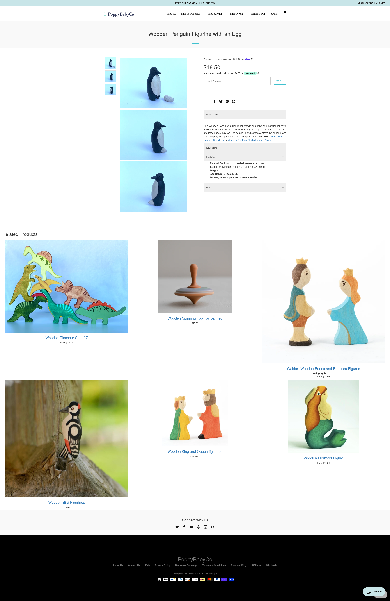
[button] (319, 373)
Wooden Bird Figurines (66, 502)
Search (274, 14)
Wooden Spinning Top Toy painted (195, 318)
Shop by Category (190, 14)
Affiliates (256, 565)
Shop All (171, 14)
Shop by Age (236, 14)
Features (210, 156)
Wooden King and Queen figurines (194, 451)
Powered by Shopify (209, 573)
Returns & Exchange (186, 565)
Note (208, 187)
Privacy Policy (162, 565)
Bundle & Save (258, 14)
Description (212, 114)
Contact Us (134, 565)
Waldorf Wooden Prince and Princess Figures (323, 368)
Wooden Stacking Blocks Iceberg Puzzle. (250, 140)
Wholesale (271, 565)
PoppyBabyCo (195, 559)
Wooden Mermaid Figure (323, 457)
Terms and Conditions (214, 565)
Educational (212, 147)
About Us (118, 565)
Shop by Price (215, 14)
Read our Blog (238, 565)
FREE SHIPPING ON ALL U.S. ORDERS (195, 3)
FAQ (147, 565)
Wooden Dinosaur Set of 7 (66, 337)
